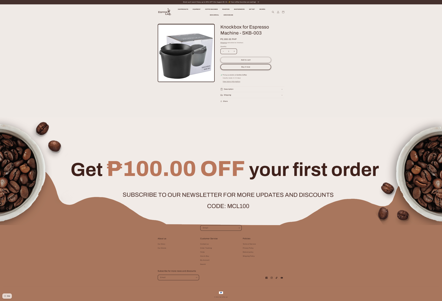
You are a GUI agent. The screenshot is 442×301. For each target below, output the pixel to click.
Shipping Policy (249, 256)
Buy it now (245, 67)
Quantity (223, 46)
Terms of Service (249, 244)
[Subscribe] (238, 228)
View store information (231, 81)
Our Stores (162, 248)
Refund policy (248, 252)
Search (203, 264)
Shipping (223, 42)
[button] (273, 12)
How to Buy (204, 256)
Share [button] (225, 101)
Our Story (161, 244)
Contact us (204, 244)
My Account (204, 260)
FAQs (202, 252)
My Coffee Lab (224, 297)
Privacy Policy (248, 248)
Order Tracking (206, 248)
